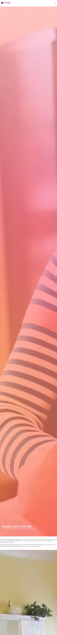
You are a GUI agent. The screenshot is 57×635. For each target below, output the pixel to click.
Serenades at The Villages (13, 539)
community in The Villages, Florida (13, 544)
